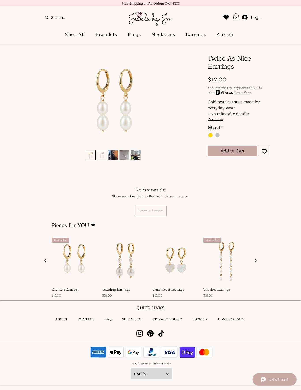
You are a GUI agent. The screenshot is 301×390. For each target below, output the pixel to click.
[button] (236, 16)
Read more (215, 119)
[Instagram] (139, 333)
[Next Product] (255, 260)
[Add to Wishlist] (264, 151)
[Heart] (226, 17)
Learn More (242, 92)
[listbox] (151, 373)
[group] (150, 268)
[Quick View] (125, 261)
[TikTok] (161, 333)
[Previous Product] (45, 260)
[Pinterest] (150, 333)
